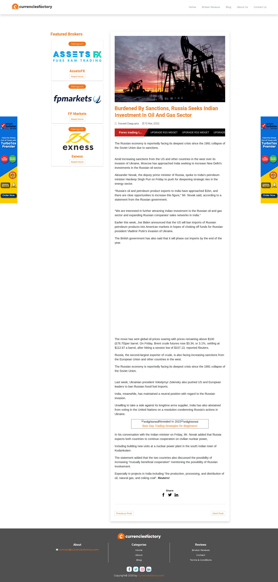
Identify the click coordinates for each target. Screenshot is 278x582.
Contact (200, 555)
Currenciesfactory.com (151, 575)
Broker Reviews (211, 7)
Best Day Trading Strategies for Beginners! (169, 425)
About (138, 555)
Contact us (260, 7)
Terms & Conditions (201, 560)
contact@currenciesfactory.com (79, 549)
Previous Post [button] (124, 513)
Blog (228, 7)
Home (192, 7)
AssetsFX (77, 71)
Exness (77, 156)
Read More (77, 76)
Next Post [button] (218, 513)
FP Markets (77, 114)
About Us (242, 7)
